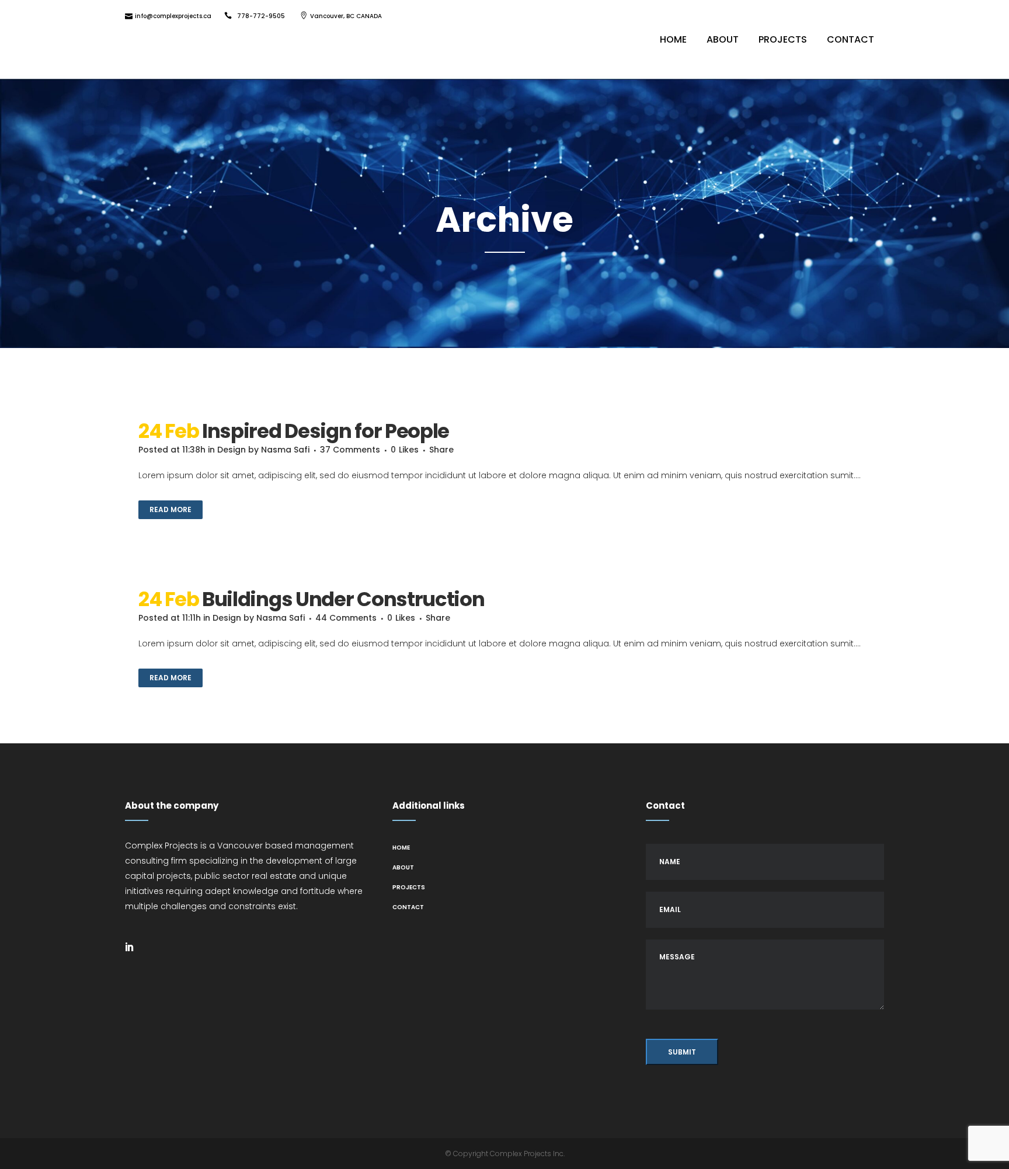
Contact (408, 907)
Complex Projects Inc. (527, 1153)
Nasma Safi (285, 449)
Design (231, 449)
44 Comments (346, 618)
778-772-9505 (261, 16)
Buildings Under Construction (343, 599)
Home (401, 847)
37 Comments (350, 449)
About (403, 867)
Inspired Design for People (325, 431)
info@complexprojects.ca (173, 16)
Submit (682, 1052)
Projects (408, 887)
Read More (170, 509)
